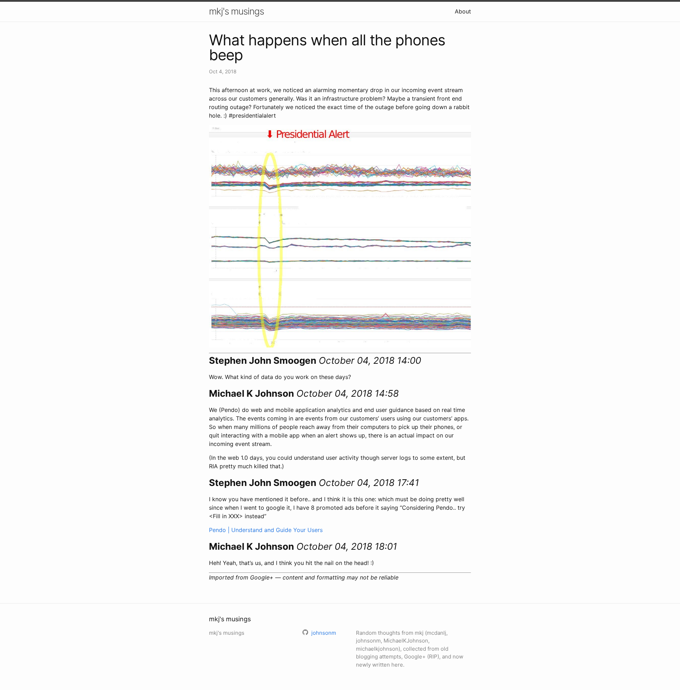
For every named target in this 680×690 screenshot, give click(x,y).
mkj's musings (236, 11)
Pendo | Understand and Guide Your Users (266, 529)
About (463, 11)
